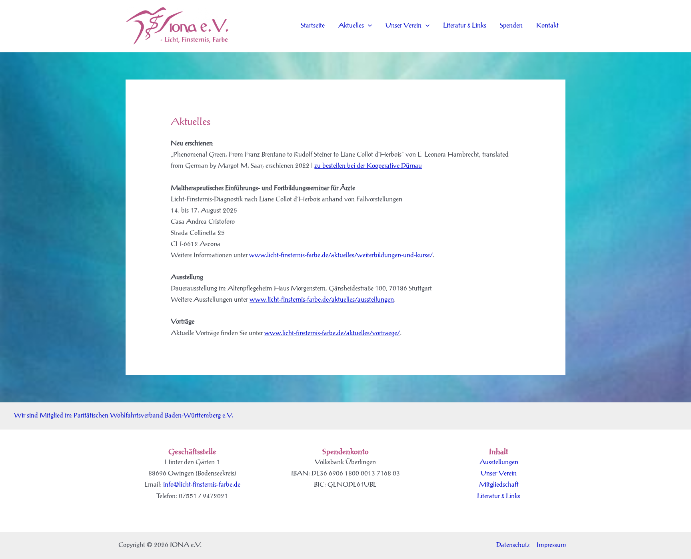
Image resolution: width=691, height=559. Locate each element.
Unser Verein (403, 25)
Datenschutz (513, 545)
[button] (368, 26)
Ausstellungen (498, 462)
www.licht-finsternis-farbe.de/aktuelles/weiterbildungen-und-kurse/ (341, 255)
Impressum (551, 545)
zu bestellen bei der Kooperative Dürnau (368, 166)
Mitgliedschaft (499, 484)
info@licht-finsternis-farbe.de (201, 484)
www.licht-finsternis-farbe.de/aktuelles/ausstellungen (322, 299)
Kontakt (547, 25)
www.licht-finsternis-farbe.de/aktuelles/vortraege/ (332, 333)
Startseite (313, 25)
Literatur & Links (464, 25)
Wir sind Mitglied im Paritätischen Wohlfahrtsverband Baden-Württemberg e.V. (123, 415)
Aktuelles (351, 25)
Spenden (511, 25)
